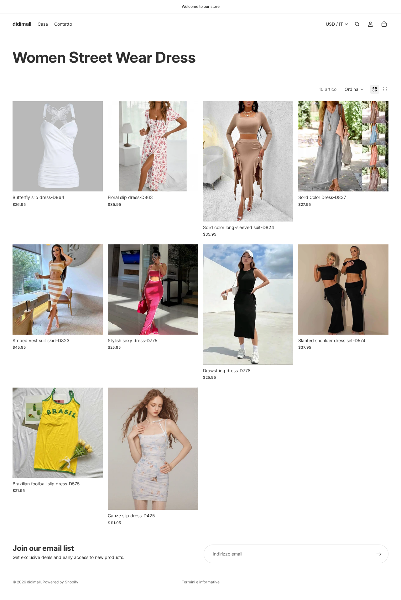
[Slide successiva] (379, 146)
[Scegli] (93, 182)
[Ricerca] (357, 24)
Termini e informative (201, 582)
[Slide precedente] (307, 146)
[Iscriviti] (379, 554)
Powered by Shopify (60, 582)
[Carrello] (384, 24)
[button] (354, 89)
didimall (34, 582)
